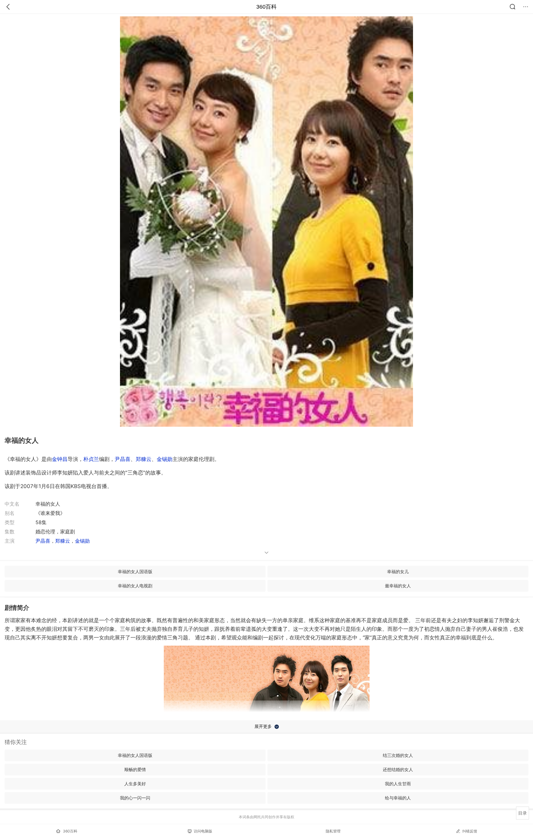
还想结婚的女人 (398, 769)
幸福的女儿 (398, 571)
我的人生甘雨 (398, 783)
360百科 (266, 7)
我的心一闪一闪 (135, 797)
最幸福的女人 (398, 585)
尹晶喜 (122, 459)
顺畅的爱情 (135, 769)
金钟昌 (60, 459)
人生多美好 (135, 783)
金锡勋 (164, 459)
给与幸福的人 (398, 797)
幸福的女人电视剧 (135, 585)
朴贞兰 (91, 459)
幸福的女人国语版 (135, 571)
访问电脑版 (203, 831)
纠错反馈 (469, 831)
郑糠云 (143, 459)
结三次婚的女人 (398, 755)
